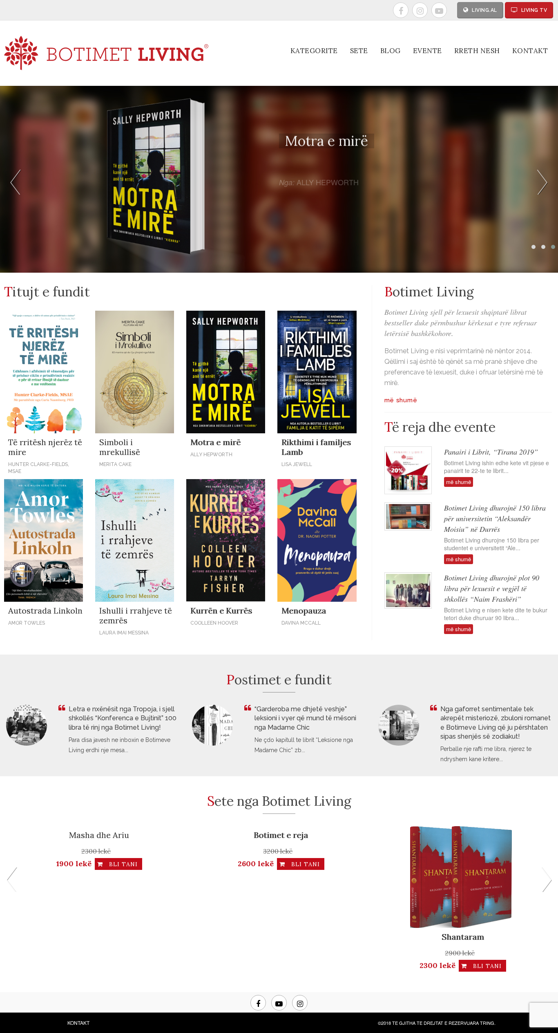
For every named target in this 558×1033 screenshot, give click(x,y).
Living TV (533, 10)
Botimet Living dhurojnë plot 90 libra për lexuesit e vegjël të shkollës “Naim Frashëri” (491, 588)
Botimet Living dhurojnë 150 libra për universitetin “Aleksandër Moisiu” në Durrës (495, 518)
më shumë (298, 229)
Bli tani (35, 864)
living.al (484, 10)
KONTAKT (78, 1022)
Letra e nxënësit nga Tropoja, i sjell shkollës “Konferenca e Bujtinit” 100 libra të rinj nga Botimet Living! (122, 718)
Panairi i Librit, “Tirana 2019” (491, 452)
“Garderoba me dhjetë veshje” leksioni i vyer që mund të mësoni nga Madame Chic (305, 718)
